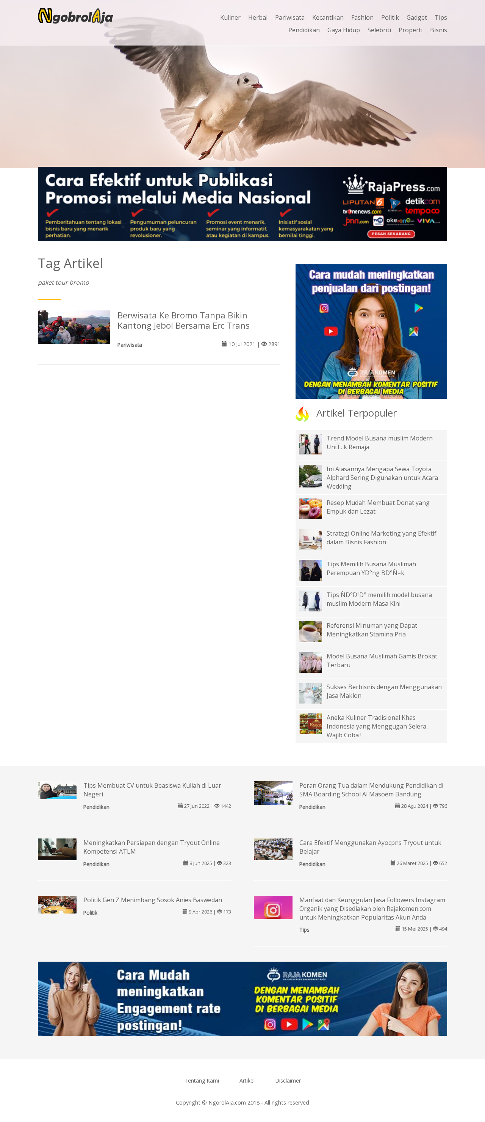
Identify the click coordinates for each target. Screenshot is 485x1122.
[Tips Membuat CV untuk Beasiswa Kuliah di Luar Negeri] (57, 789)
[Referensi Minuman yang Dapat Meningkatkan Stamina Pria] (316, 631)
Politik (390, 17)
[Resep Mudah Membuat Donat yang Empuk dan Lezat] (316, 508)
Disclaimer (288, 1080)
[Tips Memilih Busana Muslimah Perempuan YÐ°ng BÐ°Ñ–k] (316, 570)
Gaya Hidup (343, 30)
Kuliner (230, 17)
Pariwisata (290, 17)
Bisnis (438, 30)
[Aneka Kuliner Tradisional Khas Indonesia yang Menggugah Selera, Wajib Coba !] (316, 723)
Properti (410, 30)
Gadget (417, 17)
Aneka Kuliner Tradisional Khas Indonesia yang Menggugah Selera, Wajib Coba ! (377, 726)
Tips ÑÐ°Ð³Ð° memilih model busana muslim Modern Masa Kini (379, 599)
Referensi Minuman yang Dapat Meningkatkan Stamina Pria (372, 629)
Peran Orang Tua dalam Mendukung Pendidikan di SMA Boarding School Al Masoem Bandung (371, 789)
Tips (441, 17)
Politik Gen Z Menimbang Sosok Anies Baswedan (152, 900)
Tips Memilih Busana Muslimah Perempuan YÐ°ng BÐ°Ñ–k (371, 568)
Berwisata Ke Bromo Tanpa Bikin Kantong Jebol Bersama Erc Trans (183, 320)
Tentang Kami (202, 1080)
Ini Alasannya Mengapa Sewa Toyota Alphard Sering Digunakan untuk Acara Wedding (382, 477)
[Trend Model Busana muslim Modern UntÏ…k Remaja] (316, 443)
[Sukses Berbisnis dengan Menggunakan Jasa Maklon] (316, 692)
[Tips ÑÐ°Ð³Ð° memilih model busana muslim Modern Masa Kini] (316, 600)
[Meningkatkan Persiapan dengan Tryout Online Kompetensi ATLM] (57, 849)
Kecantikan (328, 17)
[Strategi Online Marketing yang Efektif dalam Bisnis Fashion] (316, 539)
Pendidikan (304, 30)
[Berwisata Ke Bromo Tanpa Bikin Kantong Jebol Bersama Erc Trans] (74, 327)
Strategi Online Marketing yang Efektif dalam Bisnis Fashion (381, 537)
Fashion (362, 17)
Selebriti (379, 30)
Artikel (247, 1080)
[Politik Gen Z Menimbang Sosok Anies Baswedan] (57, 904)
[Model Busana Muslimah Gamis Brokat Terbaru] (316, 662)
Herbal (258, 17)
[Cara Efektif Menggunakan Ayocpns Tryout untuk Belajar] (273, 849)
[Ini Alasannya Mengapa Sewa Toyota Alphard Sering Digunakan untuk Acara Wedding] (316, 481)
